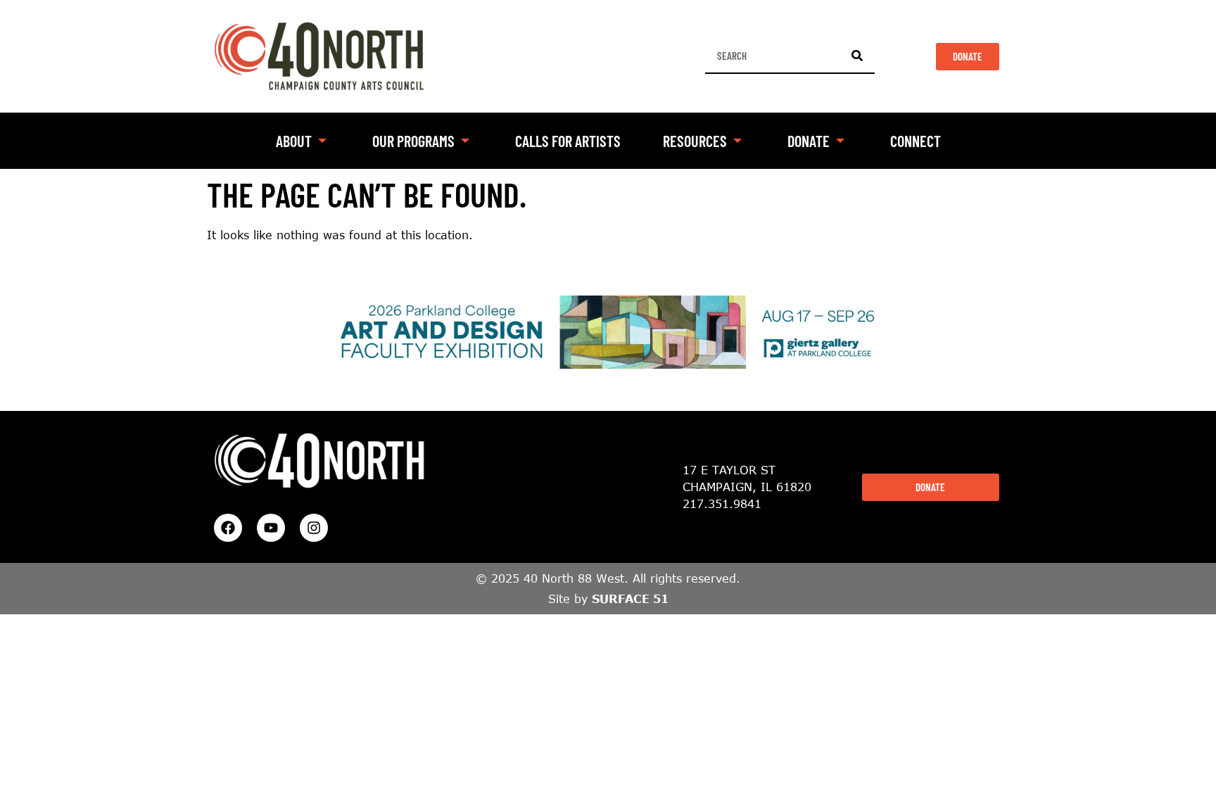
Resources (695, 141)
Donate (808, 141)
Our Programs (413, 141)
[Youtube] (271, 528)
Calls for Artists (568, 141)
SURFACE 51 (630, 598)
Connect (915, 141)
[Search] (857, 55)
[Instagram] (314, 528)
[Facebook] (228, 528)
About (294, 141)
